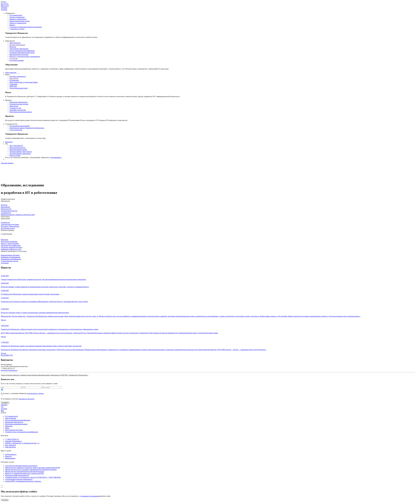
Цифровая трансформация (10, 257)
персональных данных (35, 393)
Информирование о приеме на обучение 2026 (18, 215)
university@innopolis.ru (9, 370)
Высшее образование (17, 45)
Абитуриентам (15, 43)
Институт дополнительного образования (25, 56)
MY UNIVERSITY (16, 146)
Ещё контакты (10, 447)
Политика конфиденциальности (17, 475)
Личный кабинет (7, 163)
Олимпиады (5, 222)
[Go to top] (2, 485)
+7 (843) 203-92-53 (12, 439)
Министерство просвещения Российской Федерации (24, 471)
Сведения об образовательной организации (26, 27)
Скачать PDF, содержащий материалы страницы (23, 481)
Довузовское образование (19, 49)
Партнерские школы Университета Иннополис (27, 128)
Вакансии (4, 239)
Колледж (13, 47)
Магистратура (6, 209)
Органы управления (17, 17)
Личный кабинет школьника (20, 153)
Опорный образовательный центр (22, 53)
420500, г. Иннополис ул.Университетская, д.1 (22, 443)
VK (2, 407)
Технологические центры (19, 104)
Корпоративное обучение (19, 54)
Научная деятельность (18, 76)
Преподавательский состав (19, 21)
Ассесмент (5, 263)
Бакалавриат (5, 207)
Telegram (4, 8)
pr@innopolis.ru (10, 454)
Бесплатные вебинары (9, 241)
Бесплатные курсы (8, 228)
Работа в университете (18, 23)
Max (2, 411)
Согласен (5, 500)
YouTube (4, 10)
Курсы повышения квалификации (22, 51)
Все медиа (4, 4)
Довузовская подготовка (10, 224)
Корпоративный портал (18, 150)
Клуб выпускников (17, 60)
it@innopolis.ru (56, 157)
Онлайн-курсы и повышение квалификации (21, 432)
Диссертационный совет (19, 88)
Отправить (5, 403)
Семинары (13, 84)
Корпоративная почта (18, 148)
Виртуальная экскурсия (14, 430)
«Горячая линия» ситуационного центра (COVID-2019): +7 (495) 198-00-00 (33, 477)
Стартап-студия (15, 108)
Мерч (7, 428)
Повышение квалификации (11, 259)
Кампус (12, 25)
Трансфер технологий (18, 110)
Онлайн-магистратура (9, 211)
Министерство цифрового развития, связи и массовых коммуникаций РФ (32, 468)
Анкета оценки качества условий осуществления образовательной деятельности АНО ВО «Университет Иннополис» (44, 375)
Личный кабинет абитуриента (21, 152)
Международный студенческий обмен (24, 82)
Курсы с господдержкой (10, 243)
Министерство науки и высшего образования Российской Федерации (31, 469)
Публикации (14, 80)
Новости (8, 456)
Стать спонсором (16, 130)
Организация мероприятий (20, 126)
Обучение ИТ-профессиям (10, 245)
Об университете (16, 15)
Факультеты (14, 78)
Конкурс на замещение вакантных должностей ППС (24, 473)
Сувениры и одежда (17, 29)
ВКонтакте (5, 6)
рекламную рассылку (27, 399)
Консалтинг (14, 106)
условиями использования (90, 496)
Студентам (13, 58)
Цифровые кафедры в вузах (11, 249)
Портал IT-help (15, 155)
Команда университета (18, 19)
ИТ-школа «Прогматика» (10, 226)
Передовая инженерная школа (21, 112)
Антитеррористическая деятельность (18, 479)
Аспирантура (6, 213)
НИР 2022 (13, 86)
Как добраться (10, 445)
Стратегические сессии (9, 261)
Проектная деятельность (19, 102)
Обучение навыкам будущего (11, 247)
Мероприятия (10, 458)
